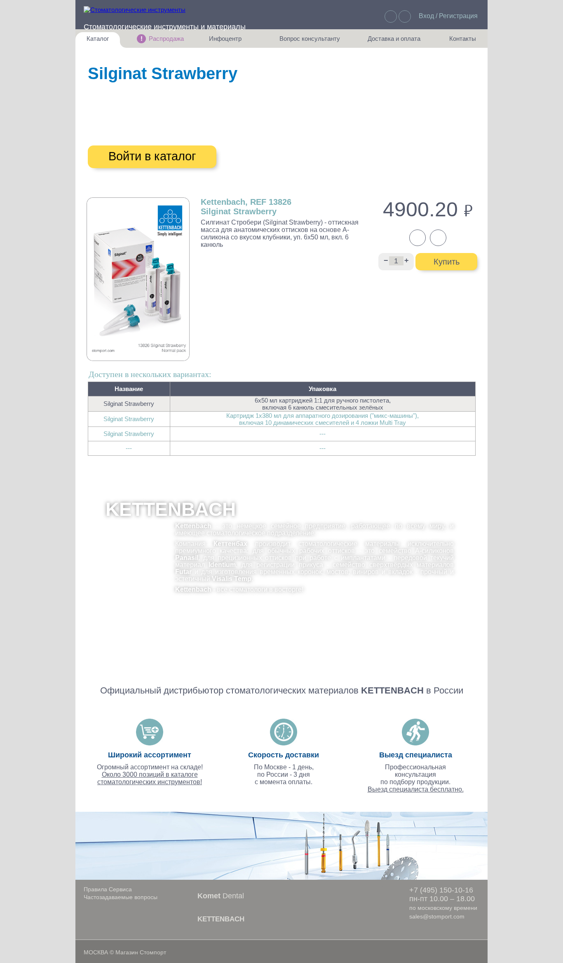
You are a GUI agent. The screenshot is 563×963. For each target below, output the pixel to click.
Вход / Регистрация (448, 15)
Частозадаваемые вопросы (120, 897)
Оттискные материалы (181, 100)
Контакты (458, 41)
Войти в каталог (152, 156)
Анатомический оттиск (149, 116)
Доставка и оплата (394, 41)
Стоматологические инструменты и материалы (165, 27)
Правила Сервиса (108, 889)
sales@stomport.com (436, 916)
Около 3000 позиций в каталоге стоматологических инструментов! (149, 778)
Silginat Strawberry (128, 403)
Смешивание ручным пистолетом (156, 133)
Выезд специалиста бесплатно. (416, 789)
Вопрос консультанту (310, 41)
